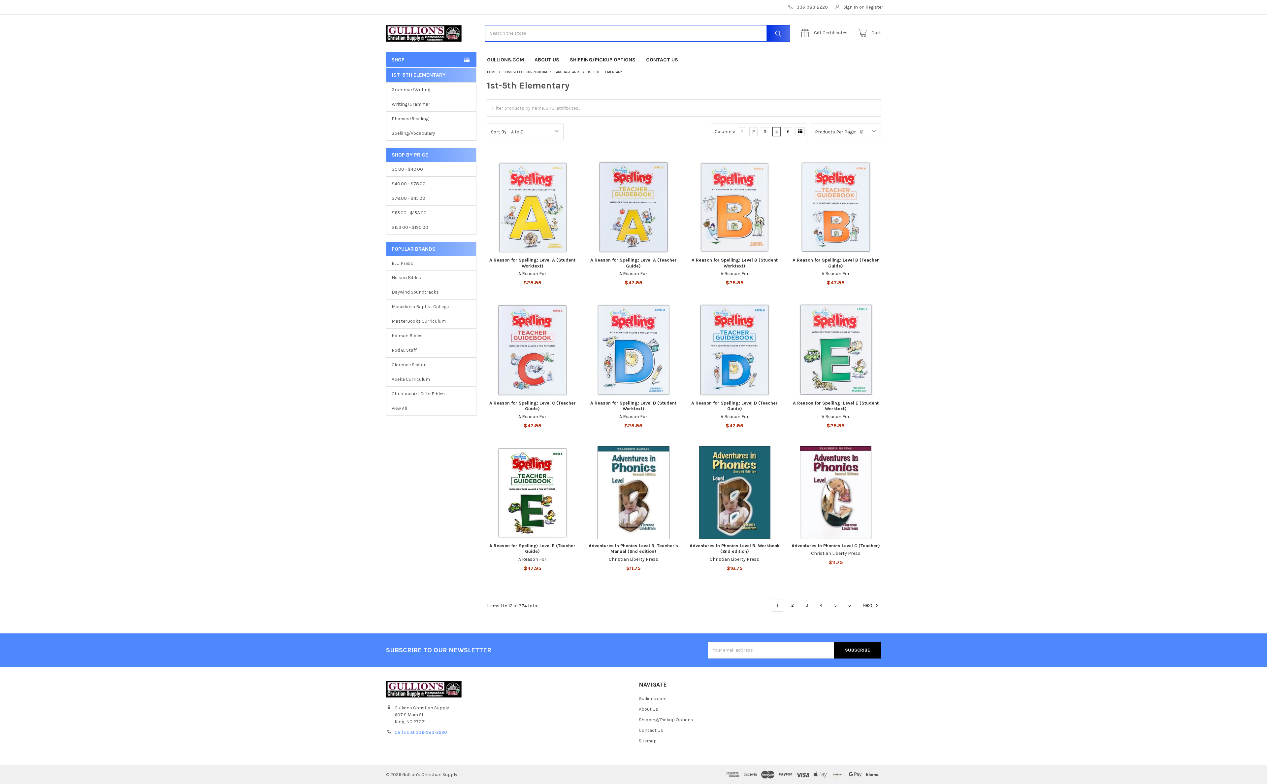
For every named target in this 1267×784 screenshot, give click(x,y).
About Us (547, 59)
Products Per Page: (835, 132)
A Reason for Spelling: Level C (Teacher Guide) (532, 406)
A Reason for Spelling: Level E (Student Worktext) (836, 406)
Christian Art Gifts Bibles (418, 394)
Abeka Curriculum (411, 379)
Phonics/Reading (410, 119)
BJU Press (402, 263)
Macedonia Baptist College (420, 306)
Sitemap (648, 741)
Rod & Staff (404, 350)
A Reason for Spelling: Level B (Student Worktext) (735, 263)
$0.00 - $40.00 (407, 169)
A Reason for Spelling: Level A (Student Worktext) (532, 263)
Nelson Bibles (406, 277)
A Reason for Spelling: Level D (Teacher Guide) (734, 406)
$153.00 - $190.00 (410, 227)
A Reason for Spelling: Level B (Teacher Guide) (836, 263)
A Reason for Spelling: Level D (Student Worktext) (633, 406)
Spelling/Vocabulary (413, 133)
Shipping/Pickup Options (602, 59)
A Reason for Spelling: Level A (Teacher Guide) (633, 263)
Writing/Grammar (411, 104)
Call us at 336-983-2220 (421, 732)
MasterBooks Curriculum (419, 321)
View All (399, 408)
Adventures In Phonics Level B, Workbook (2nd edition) (735, 548)
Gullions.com (505, 59)
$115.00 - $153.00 (409, 213)
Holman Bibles (407, 336)
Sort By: (499, 132)
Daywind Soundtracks (415, 292)
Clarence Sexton (409, 365)
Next (867, 605)
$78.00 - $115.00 (408, 198)
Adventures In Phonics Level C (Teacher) (836, 546)
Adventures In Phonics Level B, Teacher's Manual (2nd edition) (633, 548)
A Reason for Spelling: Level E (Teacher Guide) (532, 548)
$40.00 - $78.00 (409, 184)
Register (874, 7)
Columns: (725, 131)
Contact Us (662, 59)
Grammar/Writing (411, 89)
